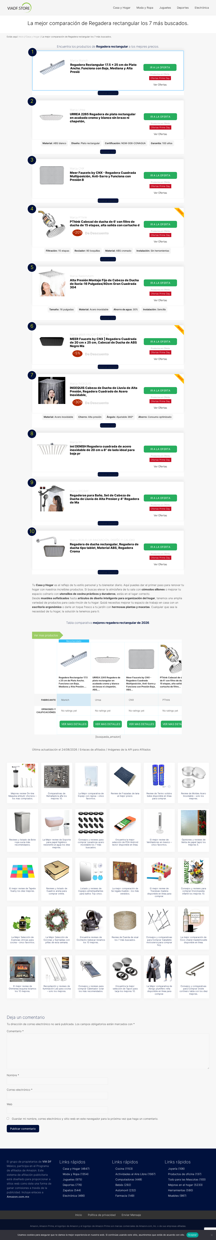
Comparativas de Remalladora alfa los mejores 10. (56, 796)
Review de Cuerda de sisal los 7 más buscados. (125, 938)
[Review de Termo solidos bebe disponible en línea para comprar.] (159, 776)
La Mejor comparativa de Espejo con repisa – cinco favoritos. (91, 796)
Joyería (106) (176, 1168)
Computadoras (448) (128, 1179)
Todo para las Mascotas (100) (187, 1179)
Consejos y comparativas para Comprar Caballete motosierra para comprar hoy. (159, 941)
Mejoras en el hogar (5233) (185, 1185)
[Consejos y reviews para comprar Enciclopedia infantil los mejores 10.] (193, 871)
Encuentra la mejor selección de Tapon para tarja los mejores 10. (125, 989)
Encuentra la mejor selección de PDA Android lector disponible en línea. (125, 842)
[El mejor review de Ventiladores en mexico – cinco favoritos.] (159, 822)
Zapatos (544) (72, 1190)
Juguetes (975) (72, 1179)
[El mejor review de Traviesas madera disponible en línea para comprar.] (159, 871)
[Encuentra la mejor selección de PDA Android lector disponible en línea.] (125, 822)
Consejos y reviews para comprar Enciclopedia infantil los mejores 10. (193, 891)
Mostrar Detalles (108, 93)
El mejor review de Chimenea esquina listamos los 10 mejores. (22, 989)
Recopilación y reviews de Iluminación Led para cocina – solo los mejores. (57, 989)
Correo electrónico (19, 1089)
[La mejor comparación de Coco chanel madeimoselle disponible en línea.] (193, 920)
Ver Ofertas (160, 84)
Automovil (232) (125, 1190)
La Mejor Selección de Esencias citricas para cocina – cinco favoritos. (22, 940)
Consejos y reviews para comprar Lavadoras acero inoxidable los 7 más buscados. (91, 843)
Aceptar (192, 1234)
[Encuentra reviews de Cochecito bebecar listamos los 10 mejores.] (91, 920)
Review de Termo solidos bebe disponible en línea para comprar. (159, 796)
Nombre (13, 1075)
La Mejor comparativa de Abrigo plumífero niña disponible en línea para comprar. (159, 990)
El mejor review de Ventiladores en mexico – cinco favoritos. (159, 842)
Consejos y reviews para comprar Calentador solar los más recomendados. (91, 989)
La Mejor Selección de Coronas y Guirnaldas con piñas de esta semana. (57, 940)
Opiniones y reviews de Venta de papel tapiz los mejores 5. (193, 842)
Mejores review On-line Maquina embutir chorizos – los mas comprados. (22, 796)
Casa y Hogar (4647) (76, 1168)
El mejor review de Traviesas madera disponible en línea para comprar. (159, 892)
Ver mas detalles (74, 724)
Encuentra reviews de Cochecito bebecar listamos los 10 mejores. (91, 940)
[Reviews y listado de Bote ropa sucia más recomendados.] (22, 822)
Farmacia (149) (124, 1195)
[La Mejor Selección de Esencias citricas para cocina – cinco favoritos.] (22, 920)
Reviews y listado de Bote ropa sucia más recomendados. (22, 842)
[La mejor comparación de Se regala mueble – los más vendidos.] (125, 871)
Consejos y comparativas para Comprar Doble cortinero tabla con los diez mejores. (194, 990)
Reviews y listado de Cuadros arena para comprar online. (56, 891)
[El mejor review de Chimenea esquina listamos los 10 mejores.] (22, 969)
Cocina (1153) (124, 1168)
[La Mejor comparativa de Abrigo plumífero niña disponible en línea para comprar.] (159, 969)
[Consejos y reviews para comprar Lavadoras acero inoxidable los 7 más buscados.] (91, 822)
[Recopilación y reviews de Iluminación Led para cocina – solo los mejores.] (56, 969)
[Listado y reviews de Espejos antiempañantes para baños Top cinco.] (91, 871)
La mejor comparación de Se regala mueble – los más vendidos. (125, 891)
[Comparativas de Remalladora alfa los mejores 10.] (56, 776)
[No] (211, 1235)
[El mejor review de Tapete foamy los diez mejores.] (22, 871)
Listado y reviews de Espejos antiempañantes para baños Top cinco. (90, 891)
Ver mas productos (46, 635)
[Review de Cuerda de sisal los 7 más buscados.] (125, 920)
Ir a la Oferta (160, 67)
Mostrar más (108, 151)
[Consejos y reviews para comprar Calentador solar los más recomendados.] (91, 969)
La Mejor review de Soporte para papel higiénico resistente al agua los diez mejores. (57, 843)
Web (9, 1104)
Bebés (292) (123, 1185)
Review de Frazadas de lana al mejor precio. (125, 794)
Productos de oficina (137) (184, 1174)
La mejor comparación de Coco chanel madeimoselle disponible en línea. (193, 940)
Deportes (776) (72, 1185)
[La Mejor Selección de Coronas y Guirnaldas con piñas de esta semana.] (56, 920)
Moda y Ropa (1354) (76, 1174)
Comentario (15, 1031)
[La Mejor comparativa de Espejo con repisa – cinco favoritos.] (91, 776)
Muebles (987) (177, 1195)
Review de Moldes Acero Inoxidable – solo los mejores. (193, 796)
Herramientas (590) (180, 1190)
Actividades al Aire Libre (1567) (135, 1174)
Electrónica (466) (74, 1195)
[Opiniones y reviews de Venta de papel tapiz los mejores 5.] (193, 822)
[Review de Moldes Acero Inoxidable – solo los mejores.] (193, 776)
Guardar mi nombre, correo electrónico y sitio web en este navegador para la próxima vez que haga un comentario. (85, 1118)
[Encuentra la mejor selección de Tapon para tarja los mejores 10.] (125, 969)
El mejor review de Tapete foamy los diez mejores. (22, 889)
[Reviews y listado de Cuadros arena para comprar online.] (56, 871)
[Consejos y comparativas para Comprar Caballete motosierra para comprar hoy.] (159, 920)
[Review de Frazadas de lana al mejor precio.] (125, 776)
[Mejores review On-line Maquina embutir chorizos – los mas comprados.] (22, 776)
